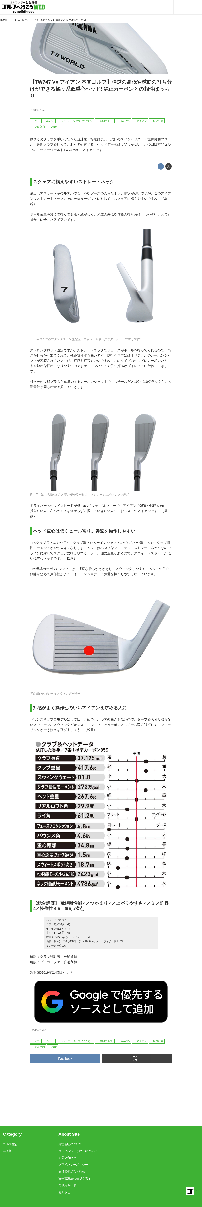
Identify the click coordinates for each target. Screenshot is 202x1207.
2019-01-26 (38, 110)
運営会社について (70, 1144)
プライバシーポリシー (73, 1164)
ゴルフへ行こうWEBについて (78, 1151)
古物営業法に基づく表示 (74, 1178)
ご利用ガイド (67, 1185)
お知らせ (64, 1192)
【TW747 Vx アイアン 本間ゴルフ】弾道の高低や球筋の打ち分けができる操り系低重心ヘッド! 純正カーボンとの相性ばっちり (101, 88)
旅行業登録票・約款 (71, 1171)
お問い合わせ (67, 1157)
